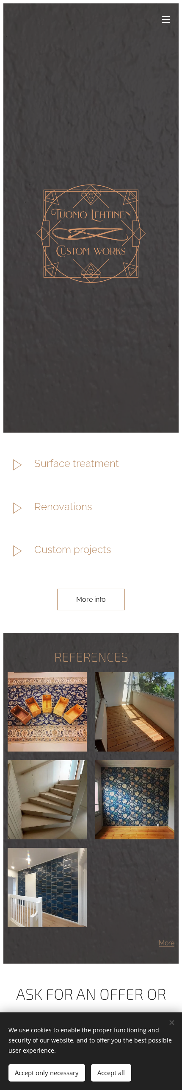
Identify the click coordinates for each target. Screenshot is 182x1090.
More (166, 943)
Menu (165, 19)
